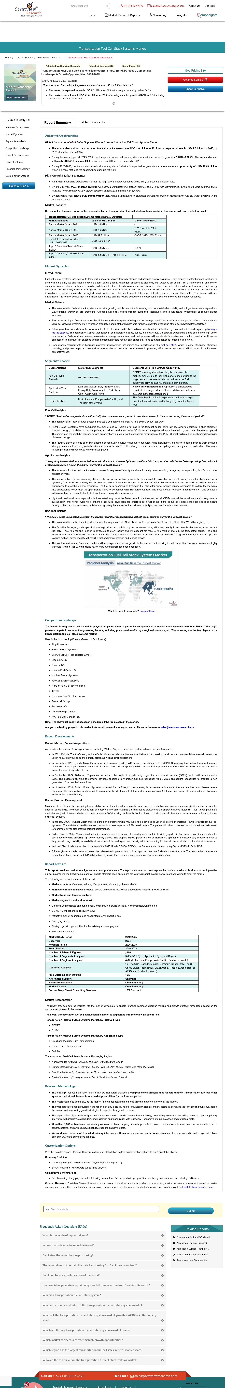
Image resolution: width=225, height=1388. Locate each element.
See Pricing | (194, 70)
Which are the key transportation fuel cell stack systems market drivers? (86, 1330)
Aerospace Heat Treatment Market (194, 1260)
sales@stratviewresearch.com (167, 5)
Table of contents (92, 122)
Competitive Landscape (17, 148)
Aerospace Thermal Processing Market (196, 1243)
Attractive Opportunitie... (18, 127)
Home (91, 15)
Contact (210, 5)
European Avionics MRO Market (192, 1237)
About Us (194, 5)
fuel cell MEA (168, 345)
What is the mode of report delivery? (65, 1235)
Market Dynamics (14, 134)
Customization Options (17, 175)
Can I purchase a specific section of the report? (71, 1275)
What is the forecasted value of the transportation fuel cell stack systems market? (92, 1305)
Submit (191, 1211)
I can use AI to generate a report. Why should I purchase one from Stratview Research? (96, 1285)
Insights (181, 15)
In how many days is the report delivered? (68, 1245)
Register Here (147, 611)
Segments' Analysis (15, 141)
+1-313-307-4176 (133, 5)
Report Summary (57, 122)
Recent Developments (16, 155)
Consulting (159, 15)
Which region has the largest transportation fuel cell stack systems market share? (92, 1350)
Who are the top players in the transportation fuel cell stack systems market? (90, 1360)
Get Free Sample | (194, 79)
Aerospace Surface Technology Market (196, 1248)
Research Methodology (17, 168)
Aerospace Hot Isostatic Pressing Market (197, 1254)
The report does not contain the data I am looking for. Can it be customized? (89, 1265)
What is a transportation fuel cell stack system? (71, 1295)
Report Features (14, 162)
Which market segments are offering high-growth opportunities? (82, 1340)
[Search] (107, 6)
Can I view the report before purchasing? (67, 1255)
